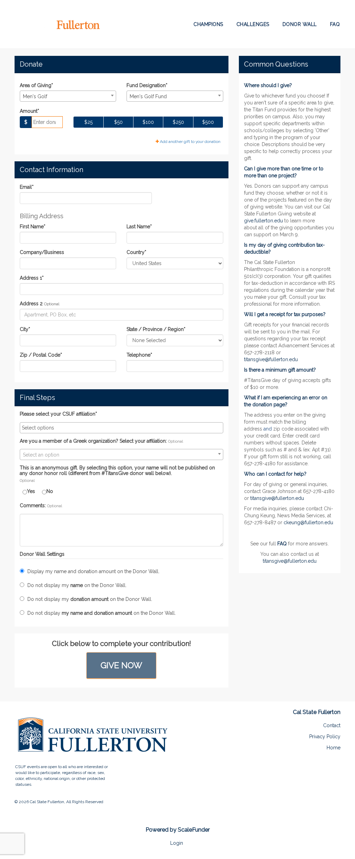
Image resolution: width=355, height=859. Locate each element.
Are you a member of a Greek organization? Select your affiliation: (93, 441)
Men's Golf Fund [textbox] (148, 96)
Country (136, 252)
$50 (118, 122)
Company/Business (42, 252)
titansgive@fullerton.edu (271, 359)
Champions (208, 24)
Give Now (121, 665)
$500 (208, 122)
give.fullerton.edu (263, 220)
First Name (32, 226)
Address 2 (31, 303)
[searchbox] (121, 427)
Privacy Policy (324, 736)
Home (333, 747)
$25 (88, 122)
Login (176, 843)
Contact (331, 725)
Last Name (139, 226)
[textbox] (121, 454)
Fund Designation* (147, 85)
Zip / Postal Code (41, 355)
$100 (148, 122)
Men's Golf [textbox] (35, 96)
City (25, 329)
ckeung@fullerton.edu (308, 522)
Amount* (29, 111)
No (49, 491)
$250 (178, 122)
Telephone (139, 355)
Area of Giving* (36, 85)
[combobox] (68, 96)
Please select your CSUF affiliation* (58, 414)
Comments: (33, 505)
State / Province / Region (156, 329)
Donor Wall (300, 24)
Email (27, 187)
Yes (31, 491)
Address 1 (32, 278)
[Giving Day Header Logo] (58, 24)
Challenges (252, 24)
